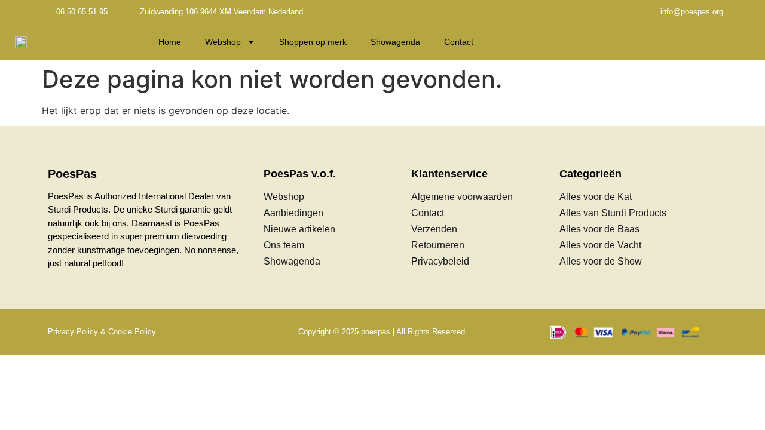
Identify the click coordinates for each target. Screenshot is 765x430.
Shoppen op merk (313, 42)
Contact (458, 42)
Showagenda (395, 42)
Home (169, 42)
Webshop (223, 42)
